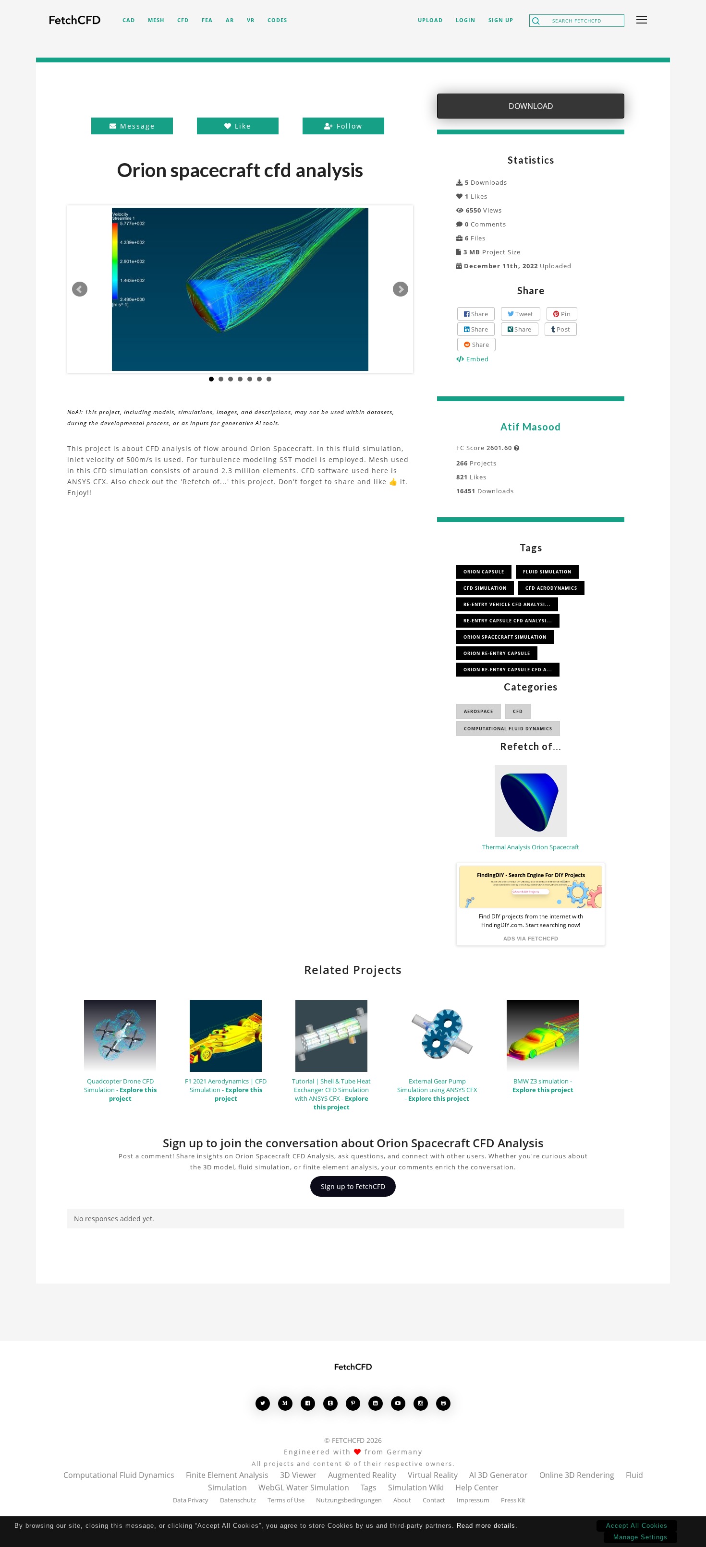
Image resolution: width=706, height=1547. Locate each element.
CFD (518, 711)
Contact (434, 1500)
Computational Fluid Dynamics (508, 729)
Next (400, 289)
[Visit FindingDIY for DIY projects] (530, 887)
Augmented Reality (362, 1475)
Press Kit (513, 1500)
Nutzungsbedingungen (349, 1500)
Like (241, 126)
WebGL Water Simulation (303, 1487)
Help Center (477, 1487)
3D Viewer (298, 1475)
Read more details (486, 1525)
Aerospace (478, 711)
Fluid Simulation (547, 572)
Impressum (473, 1500)
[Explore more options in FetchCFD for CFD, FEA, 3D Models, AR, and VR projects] (639, 20)
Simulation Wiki (416, 1487)
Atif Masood (530, 426)
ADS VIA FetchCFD (531, 938)
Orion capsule (483, 572)
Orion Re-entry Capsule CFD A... (507, 669)
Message (136, 126)
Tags (369, 1487)
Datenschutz (238, 1500)
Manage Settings (640, 1537)
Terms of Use (286, 1500)
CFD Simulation (485, 588)
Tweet (524, 313)
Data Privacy (190, 1500)
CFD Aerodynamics (551, 588)
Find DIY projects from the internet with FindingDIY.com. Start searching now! (531, 920)
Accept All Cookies (637, 1525)
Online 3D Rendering (576, 1475)
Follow (348, 126)
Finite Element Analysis (227, 1475)
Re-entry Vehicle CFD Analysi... (507, 604)
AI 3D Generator (498, 1475)
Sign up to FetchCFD (353, 1186)
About (402, 1500)
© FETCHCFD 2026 (353, 1440)
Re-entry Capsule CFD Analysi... (507, 621)
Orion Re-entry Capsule (496, 653)
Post (562, 329)
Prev (79, 289)
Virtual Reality (433, 1475)
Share (478, 313)
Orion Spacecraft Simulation (505, 637)
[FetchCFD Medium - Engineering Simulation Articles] (285, 1403)
